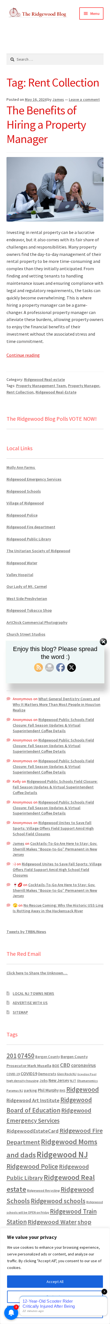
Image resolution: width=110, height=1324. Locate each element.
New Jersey (59, 1080)
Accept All (55, 1281)
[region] (55, 1276)
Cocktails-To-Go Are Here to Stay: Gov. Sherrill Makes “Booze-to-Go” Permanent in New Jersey (55, 849)
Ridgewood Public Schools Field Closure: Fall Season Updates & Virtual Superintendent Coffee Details (53, 725)
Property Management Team (41, 385)
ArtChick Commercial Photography (36, 622)
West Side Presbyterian (26, 598)
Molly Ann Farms (21, 467)
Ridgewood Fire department (30, 526)
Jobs (43, 1080)
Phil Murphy (48, 1090)
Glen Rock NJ (66, 1074)
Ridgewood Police (22, 515)
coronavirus (83, 1065)
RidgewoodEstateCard (32, 1131)
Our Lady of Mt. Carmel (26, 586)
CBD (65, 1065)
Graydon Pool (86, 1074)
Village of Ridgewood (25, 503)
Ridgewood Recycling (43, 1190)
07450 (25, 1056)
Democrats (47, 1074)
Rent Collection (20, 392)
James (58, 99)
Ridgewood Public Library (28, 539)
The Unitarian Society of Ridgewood (38, 550)
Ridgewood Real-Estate (56, 392)
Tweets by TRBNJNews (26, 931)
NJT (73, 1081)
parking (30, 1090)
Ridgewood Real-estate (44, 379)
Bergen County (47, 1056)
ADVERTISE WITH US (30, 1002)
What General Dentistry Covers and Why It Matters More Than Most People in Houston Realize (56, 704)
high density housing (22, 1081)
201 (11, 1056)
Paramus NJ (14, 1091)
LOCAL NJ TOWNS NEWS (33, 993)
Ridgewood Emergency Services (33, 479)
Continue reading (23, 355)
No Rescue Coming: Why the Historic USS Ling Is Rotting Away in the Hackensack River (58, 908)
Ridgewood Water (21, 562)
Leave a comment (84, 99)
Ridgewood (82, 1089)
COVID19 (29, 1073)
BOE (55, 1065)
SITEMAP (20, 1012)
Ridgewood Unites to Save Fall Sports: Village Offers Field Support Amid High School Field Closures (53, 828)
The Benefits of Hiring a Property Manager (46, 124)
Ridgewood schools (58, 1201)
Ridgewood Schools (23, 491)
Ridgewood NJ (62, 1154)
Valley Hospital (19, 574)
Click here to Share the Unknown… (37, 972)
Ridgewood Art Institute (33, 1100)
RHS (62, 1090)
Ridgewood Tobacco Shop (29, 610)
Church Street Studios (25, 634)
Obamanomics (87, 1081)
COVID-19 (13, 1074)
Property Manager (83, 385)
